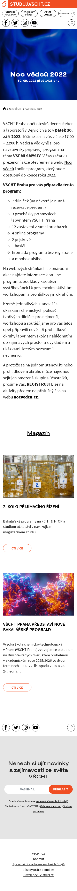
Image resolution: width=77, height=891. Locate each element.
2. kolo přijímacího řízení (31, 506)
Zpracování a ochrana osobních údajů (39, 864)
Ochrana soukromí (50, 806)
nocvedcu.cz (26, 397)
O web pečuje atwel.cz (38, 875)
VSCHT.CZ (38, 853)
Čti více (17, 548)
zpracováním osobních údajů (52, 801)
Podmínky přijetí (29, 13)
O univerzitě (66, 13)
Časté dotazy (48, 13)
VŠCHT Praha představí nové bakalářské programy (34, 626)
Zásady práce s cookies (38, 870)
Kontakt (38, 859)
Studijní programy (10, 13)
